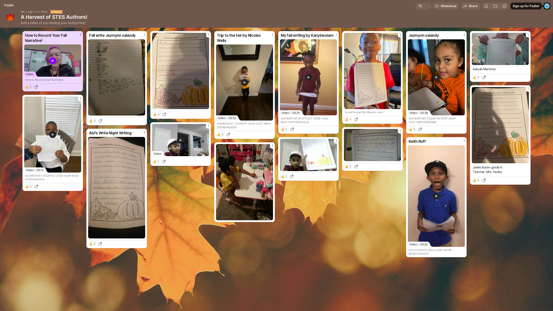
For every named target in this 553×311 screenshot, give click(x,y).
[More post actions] (80, 34)
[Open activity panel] (486, 6)
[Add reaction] (35, 87)
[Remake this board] (495, 6)
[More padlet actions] (504, 6)
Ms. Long (26, 11)
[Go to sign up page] (546, 6)
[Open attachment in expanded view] (116, 77)
